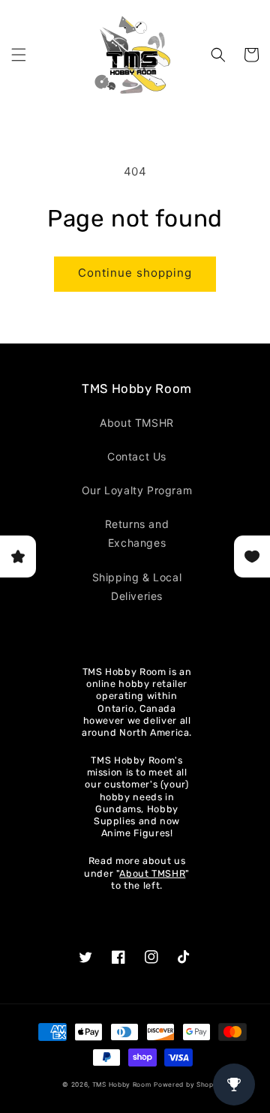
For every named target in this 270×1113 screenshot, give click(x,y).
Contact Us (136, 456)
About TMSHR (137, 422)
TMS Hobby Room (122, 1084)
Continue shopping (135, 273)
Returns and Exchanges (137, 533)
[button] (18, 54)
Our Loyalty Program (137, 490)
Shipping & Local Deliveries (137, 586)
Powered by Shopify (188, 1084)
